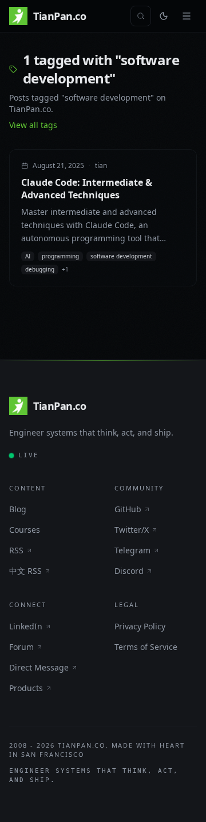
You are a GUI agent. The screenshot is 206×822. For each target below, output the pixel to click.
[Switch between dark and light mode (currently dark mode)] (163, 16)
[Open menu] (186, 16)
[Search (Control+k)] (140, 16)
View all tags (33, 124)
